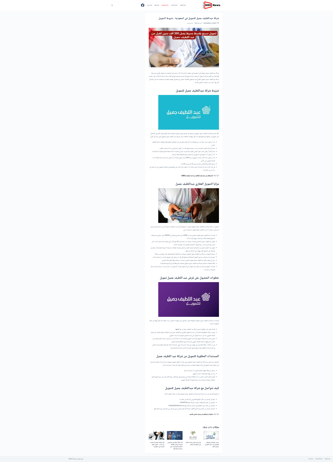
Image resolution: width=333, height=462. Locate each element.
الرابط (177, 329)
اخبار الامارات (174, 5)
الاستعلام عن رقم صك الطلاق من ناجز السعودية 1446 (197, 175)
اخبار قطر (156, 5)
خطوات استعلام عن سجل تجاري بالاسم (201, 414)
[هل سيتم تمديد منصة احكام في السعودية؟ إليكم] (193, 435)
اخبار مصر (149, 5)
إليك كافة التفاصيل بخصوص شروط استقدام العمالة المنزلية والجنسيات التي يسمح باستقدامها (175, 445)
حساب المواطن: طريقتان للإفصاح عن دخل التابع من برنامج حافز (212, 444)
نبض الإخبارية (327, 459)
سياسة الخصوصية (319, 459)
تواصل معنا (311, 459)
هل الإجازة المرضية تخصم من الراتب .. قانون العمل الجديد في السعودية (157, 444)
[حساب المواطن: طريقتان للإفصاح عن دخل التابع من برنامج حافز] (211, 435)
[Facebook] (142, 5)
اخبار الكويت (183, 5)
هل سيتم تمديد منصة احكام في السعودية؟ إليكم (193, 443)
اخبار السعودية (165, 5)
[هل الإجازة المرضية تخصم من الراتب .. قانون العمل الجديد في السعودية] (156, 435)
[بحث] (112, 5)
